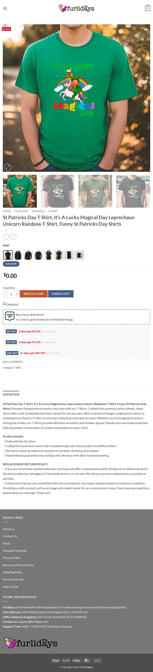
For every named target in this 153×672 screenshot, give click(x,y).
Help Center (10, 586)
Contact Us (10, 536)
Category (21, 211)
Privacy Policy (12, 557)
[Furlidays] (76, 8)
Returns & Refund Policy (18, 565)
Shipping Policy (12, 572)
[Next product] (6, 237)
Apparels (38, 211)
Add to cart (34, 293)
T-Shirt (52, 211)
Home (7, 211)
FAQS (6, 543)
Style (6, 245)
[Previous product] (13, 237)
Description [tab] (11, 394)
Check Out (61, 293)
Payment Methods (15, 550)
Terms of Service (13, 579)
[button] (5, 8)
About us (9, 529)
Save (8, 28)
